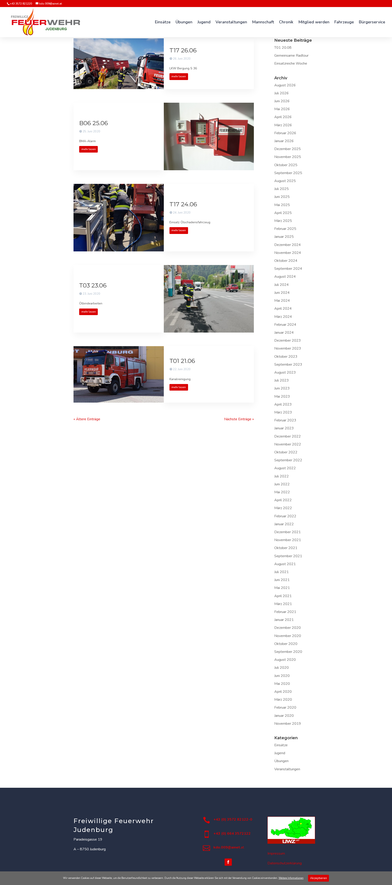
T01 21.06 (182, 361)
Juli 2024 (281, 284)
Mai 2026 (282, 109)
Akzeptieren (318, 878)
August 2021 (285, 564)
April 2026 (283, 116)
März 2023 (283, 412)
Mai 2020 (282, 683)
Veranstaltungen (287, 769)
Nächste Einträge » (239, 419)
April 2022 (283, 500)
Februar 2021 (285, 611)
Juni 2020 (282, 675)
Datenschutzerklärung (284, 863)
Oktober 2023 (285, 356)
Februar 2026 (285, 133)
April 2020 (283, 691)
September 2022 (288, 460)
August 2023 (285, 372)
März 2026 (283, 125)
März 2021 (283, 603)
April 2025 (283, 212)
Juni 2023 (282, 388)
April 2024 (283, 308)
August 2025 (285, 180)
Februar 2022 (285, 516)
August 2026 (285, 85)
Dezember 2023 (287, 340)
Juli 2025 (281, 188)
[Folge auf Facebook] (228, 862)
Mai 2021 (282, 587)
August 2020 (285, 659)
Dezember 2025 (287, 148)
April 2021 (283, 595)
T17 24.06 (183, 204)
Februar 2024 (285, 324)
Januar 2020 (284, 715)
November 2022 (287, 444)
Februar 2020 (285, 707)
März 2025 (283, 220)
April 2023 (283, 404)
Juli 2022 (281, 476)
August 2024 (285, 276)
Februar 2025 (285, 228)
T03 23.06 (93, 285)
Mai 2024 (282, 300)
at (228, 847)
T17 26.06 (183, 50)
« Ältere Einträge (87, 419)
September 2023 (288, 364)
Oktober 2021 (285, 547)
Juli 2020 (281, 667)
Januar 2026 (284, 141)
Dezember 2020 (287, 627)
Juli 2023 (281, 380)
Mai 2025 (282, 204)
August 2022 (285, 468)
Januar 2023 (284, 428)
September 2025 (288, 172)
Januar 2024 (284, 332)
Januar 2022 (284, 524)
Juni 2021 (282, 579)
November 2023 (287, 348)
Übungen (281, 761)
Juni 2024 (282, 292)
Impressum (276, 853)
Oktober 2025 (285, 165)
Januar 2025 (284, 236)
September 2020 (288, 651)
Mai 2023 (282, 396)
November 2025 (287, 156)
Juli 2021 (281, 571)
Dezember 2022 (287, 436)
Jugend (279, 753)
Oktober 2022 (285, 452)
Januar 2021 (284, 619)
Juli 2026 (281, 93)
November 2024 (287, 252)
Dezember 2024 (287, 244)
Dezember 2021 (287, 532)
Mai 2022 (282, 492)
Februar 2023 (285, 420)
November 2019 (287, 723)
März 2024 (283, 316)
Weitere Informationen (291, 878)
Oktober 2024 (285, 260)
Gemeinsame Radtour (291, 55)
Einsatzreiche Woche (290, 63)
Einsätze (281, 745)
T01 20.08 (283, 47)
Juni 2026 (282, 101)
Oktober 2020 (285, 643)
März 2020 (283, 699)
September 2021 (288, 556)
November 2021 (287, 539)
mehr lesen (179, 76)
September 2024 (288, 268)
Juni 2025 (282, 196)
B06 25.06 (93, 123)
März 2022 (283, 508)
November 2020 (287, 635)
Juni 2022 (282, 484)
